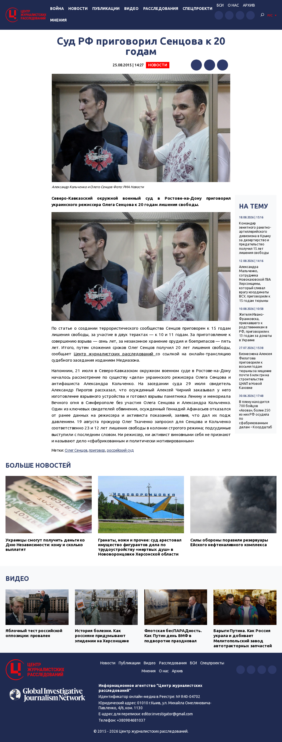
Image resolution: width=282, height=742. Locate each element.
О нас (233, 5)
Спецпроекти (197, 8)
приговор (97, 450)
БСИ (220, 5)
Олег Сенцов (76, 450)
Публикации (106, 8)
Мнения (58, 20)
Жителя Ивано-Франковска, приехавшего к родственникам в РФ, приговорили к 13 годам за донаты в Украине (255, 327)
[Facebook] (196, 65)
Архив (249, 5)
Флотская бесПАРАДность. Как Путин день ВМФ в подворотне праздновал (173, 635)
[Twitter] (209, 65)
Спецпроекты (212, 663)
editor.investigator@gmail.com (167, 714)
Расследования (160, 8)
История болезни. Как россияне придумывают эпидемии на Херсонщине (102, 635)
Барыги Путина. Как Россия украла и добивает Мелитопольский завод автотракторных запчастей (242, 638)
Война (57, 8)
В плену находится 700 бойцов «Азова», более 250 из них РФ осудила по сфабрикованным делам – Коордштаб (255, 414)
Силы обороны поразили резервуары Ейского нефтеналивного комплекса (229, 542)
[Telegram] (222, 65)
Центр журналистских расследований (115, 353)
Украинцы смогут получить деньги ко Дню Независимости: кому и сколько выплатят (45, 545)
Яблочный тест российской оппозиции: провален (34, 633)
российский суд (120, 450)
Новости (78, 8)
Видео (131, 8)
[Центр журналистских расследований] (27, 14)
